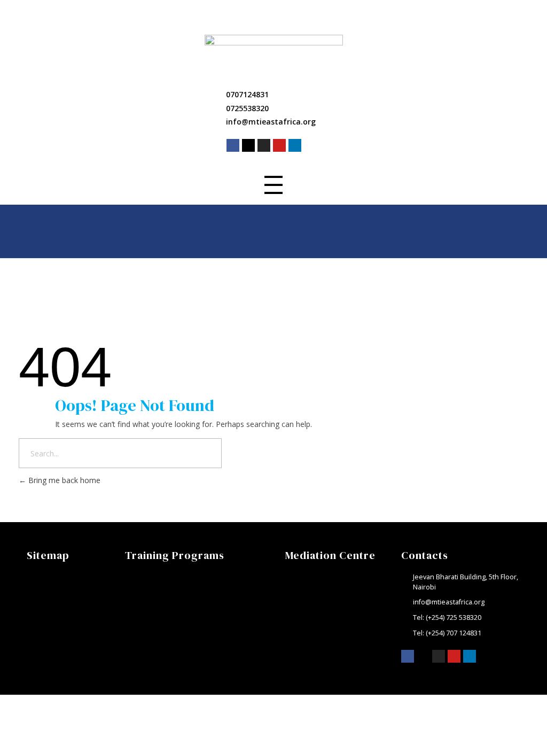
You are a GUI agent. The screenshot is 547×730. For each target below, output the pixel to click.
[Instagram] (263, 145)
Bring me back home (63, 480)
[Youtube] (279, 145)
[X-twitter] (248, 145)
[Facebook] (232, 145)
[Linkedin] (294, 145)
